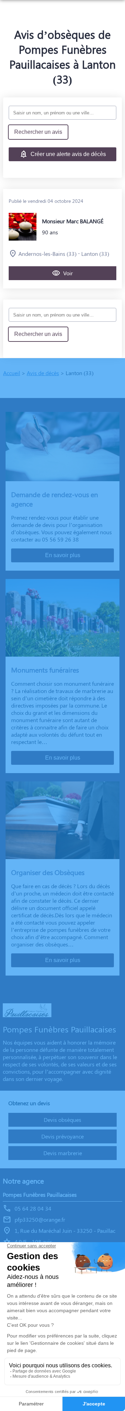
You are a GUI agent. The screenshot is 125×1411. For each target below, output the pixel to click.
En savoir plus (62, 555)
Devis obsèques (62, 1119)
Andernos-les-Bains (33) (47, 253)
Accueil (11, 372)
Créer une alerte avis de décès (68, 154)
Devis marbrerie (62, 1153)
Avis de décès (43, 372)
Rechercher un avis (38, 132)
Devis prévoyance (62, 1136)
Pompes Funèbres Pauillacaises (40, 1194)
